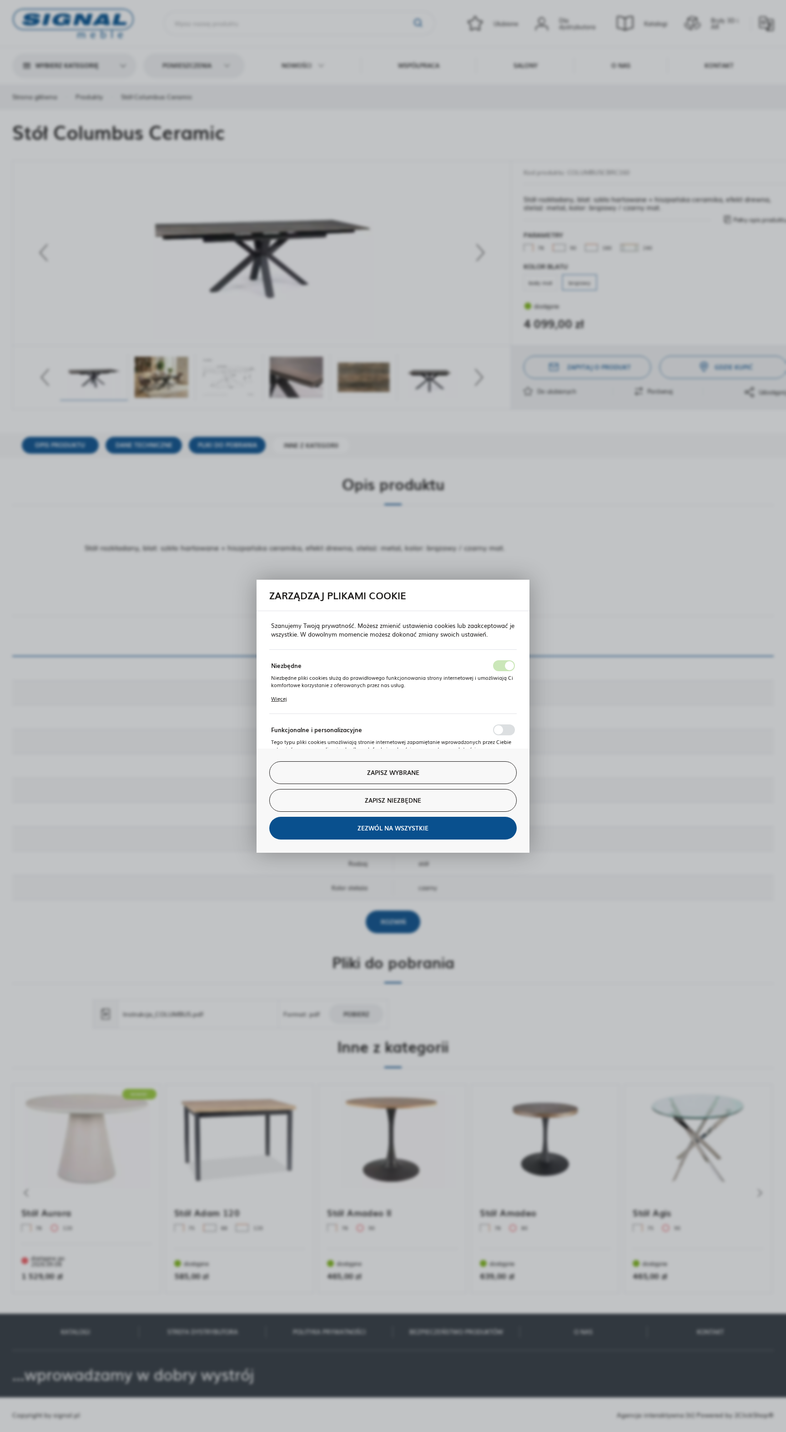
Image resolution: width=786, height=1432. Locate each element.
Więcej (279, 698)
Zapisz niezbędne (393, 800)
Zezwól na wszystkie (393, 828)
